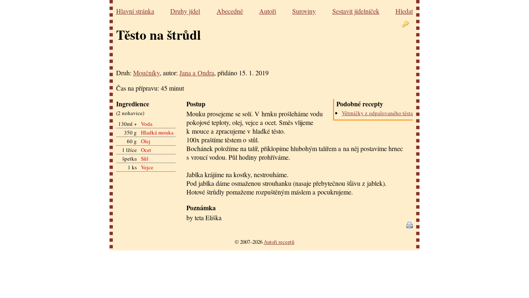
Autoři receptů (279, 241)
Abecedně (230, 11)
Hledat (404, 11)
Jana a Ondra (196, 72)
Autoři (267, 11)
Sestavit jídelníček (355, 11)
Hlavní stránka (135, 11)
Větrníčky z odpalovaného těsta (377, 113)
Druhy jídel (185, 11)
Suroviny (304, 11)
